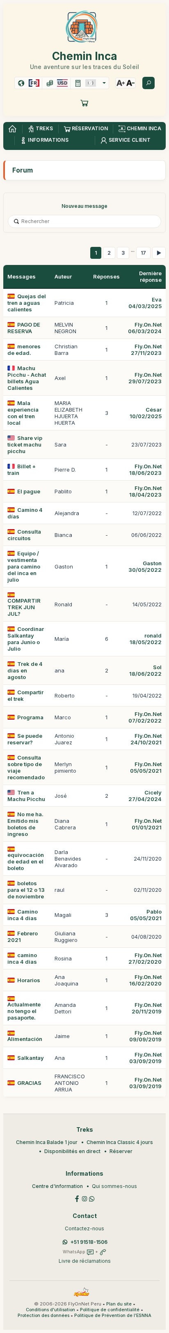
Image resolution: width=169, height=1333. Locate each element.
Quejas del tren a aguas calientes (26, 303)
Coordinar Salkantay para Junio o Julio (25, 639)
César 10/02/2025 (146, 412)
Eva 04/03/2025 (145, 302)
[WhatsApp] (92, 1198)
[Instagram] (84, 1198)
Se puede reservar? (24, 739)
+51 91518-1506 (89, 1242)
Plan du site (119, 1304)
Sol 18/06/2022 (145, 670)
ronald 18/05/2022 (146, 638)
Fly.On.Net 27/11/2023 (146, 349)
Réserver (121, 1151)
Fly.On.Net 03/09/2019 (145, 1057)
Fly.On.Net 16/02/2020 (145, 980)
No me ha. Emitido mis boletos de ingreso (25, 824)
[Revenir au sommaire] (12, 129)
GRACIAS (29, 1083)
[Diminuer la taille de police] (130, 83)
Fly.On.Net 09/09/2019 (145, 1036)
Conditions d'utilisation (50, 1309)
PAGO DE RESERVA (23, 327)
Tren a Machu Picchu (26, 795)
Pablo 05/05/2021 (146, 914)
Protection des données (43, 1315)
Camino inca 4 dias (22, 914)
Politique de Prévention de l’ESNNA (112, 1315)
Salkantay (30, 1057)
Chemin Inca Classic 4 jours (120, 1142)
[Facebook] (77, 1198)
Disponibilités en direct (72, 1151)
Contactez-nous (84, 1228)
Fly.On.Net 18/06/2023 (145, 469)
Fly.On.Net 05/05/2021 (146, 767)
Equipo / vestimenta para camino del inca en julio (23, 566)
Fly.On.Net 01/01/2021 (147, 824)
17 (143, 253)
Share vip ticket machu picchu (24, 444)
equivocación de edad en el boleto (25, 861)
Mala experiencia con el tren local (23, 413)
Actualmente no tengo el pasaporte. (24, 1011)
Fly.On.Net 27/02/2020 (145, 958)
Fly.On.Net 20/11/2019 (147, 1008)
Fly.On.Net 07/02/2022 (145, 717)
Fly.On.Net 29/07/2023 (145, 377)
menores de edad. (24, 349)
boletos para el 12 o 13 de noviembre (26, 890)
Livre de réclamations (85, 1261)
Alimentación (24, 1039)
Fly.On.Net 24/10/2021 (146, 739)
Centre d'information (57, 1186)
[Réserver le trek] (84, 103)
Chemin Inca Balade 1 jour (47, 1142)
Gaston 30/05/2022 (145, 566)
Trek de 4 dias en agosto (25, 670)
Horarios (28, 980)
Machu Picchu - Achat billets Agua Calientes (26, 378)
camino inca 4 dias (22, 958)
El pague (28, 491)
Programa (30, 717)
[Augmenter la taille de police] (121, 83)
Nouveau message (84, 206)
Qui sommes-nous (114, 1186)
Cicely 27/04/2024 (145, 795)
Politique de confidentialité (109, 1309)
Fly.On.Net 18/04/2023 (145, 491)
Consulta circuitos (24, 534)
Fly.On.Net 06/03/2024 (145, 327)
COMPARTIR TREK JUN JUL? (24, 607)
